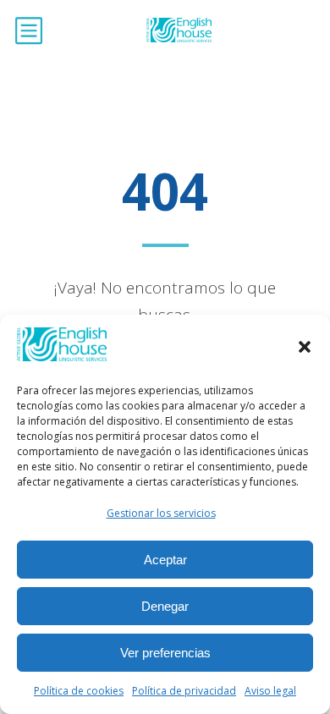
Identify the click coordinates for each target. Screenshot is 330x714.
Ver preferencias (165, 652)
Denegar (165, 606)
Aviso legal (270, 691)
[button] (304, 346)
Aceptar (165, 559)
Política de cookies (79, 691)
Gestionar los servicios (161, 513)
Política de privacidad (184, 691)
